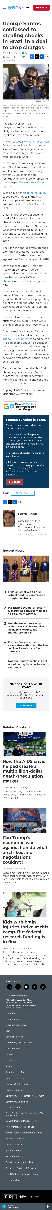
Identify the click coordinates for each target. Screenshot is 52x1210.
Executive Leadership (16, 1025)
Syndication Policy (14, 1156)
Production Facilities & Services (21, 1168)
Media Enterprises (14, 1049)
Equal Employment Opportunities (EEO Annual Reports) (25, 1114)
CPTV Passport (13, 1108)
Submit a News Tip (15, 1072)
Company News (13, 1019)
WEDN (15, 1003)
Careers (9, 1055)
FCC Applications (14, 1150)
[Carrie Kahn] (9, 518)
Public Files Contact (13, 1008)
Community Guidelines (17, 1102)
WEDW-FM (10, 1005)
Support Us (11, 1066)
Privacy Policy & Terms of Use (20, 1127)
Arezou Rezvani (10, 868)
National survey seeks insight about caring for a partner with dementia (28, 664)
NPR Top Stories (23, 493)
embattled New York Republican (28, 141)
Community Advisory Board (19, 1043)
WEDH (8, 1003)
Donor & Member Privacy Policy (21, 1121)
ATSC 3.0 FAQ (28, 1008)
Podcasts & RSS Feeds (17, 1084)
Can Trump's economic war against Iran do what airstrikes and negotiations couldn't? (25, 850)
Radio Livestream (14, 1090)
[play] (4, 1206)
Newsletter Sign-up (15, 1078)
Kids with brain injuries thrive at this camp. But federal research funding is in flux (25, 931)
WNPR (19, 1005)
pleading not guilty (34, 192)
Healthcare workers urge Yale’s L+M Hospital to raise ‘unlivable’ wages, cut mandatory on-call (26, 628)
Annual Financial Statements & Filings (24, 1133)
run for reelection (16, 383)
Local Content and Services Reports (23, 1174)
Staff (8, 1031)
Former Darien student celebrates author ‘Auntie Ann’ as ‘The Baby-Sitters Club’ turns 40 (28, 647)
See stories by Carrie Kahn (32, 534)
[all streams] (48, 1206)
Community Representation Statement (25, 1096)
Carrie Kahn (21, 53)
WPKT (25, 1005)
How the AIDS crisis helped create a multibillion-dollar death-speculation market (24, 771)
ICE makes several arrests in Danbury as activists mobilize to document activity (27, 610)
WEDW (22, 1003)
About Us (10, 1013)
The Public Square (14, 1180)
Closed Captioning (14, 1145)
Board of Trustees (14, 1037)
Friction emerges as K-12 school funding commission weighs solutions (26, 595)
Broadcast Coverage (15, 1139)
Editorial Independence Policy (20, 1162)
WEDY (29, 1003)
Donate (42, 7)
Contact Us (11, 1060)
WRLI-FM (33, 1005)
